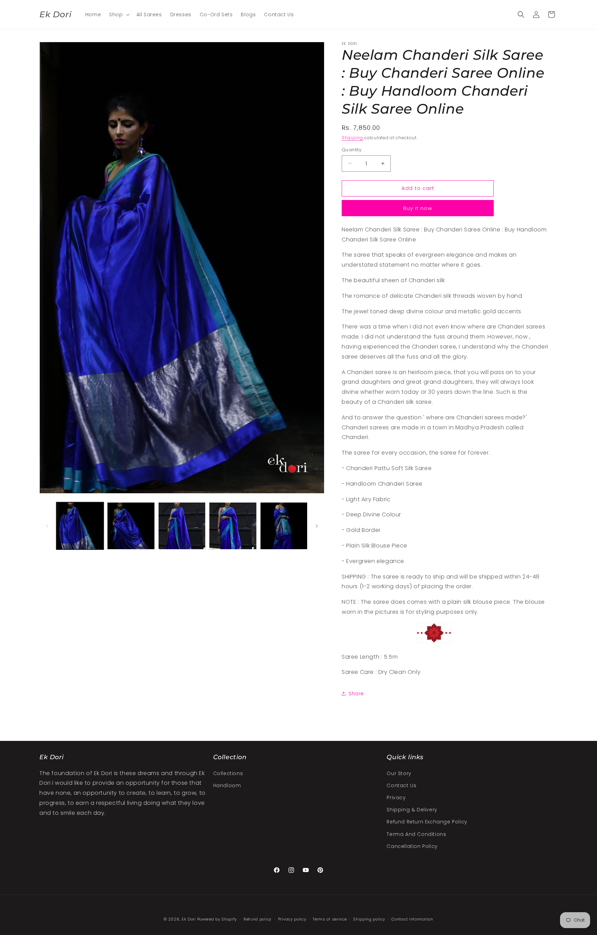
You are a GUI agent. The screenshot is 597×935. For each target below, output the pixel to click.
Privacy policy (292, 919)
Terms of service (330, 919)
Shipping (352, 138)
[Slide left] (47, 526)
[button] (118, 14)
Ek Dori (189, 919)
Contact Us (401, 785)
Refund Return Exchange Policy (427, 821)
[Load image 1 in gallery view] (80, 526)
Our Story (399, 773)
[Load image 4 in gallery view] (232, 526)
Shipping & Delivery (412, 809)
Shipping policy (369, 919)
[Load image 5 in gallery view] (283, 526)
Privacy (396, 797)
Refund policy (258, 919)
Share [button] (356, 693)
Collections (228, 773)
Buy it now (417, 208)
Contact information (412, 919)
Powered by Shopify (217, 919)
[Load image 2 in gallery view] (130, 526)
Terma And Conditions (416, 834)
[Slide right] (316, 526)
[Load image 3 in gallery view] (182, 526)
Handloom (227, 785)
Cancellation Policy (412, 846)
